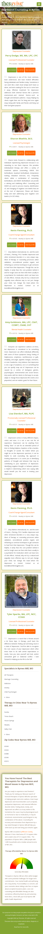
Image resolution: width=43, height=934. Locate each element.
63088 (6, 754)
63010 (6, 761)
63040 (6, 757)
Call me (21, 70)
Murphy (6, 725)
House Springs (9, 721)
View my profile (30, 70)
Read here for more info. (21, 927)
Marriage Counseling (11, 679)
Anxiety (6, 688)
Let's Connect (12, 70)
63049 (6, 746)
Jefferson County (26, 832)
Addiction (7, 683)
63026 (6, 750)
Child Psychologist (10, 692)
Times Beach (8, 716)
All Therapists (8, 675)
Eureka (6, 712)
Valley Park (8, 729)
